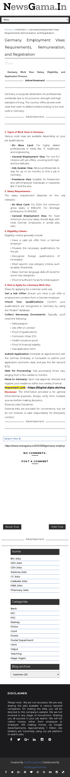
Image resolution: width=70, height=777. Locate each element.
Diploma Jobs (19, 572)
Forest (14, 635)
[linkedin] (34, 739)
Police (14, 626)
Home (8, 29)
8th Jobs (16, 558)
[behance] (50, 772)
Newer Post (12, 526)
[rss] (44, 772)
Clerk (14, 644)
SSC (13, 613)
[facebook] (11, 739)
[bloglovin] (31, 772)
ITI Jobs (15, 576)
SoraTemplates (32, 762)
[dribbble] (37, 772)
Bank (14, 608)
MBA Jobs (16, 585)
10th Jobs (16, 563)
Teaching (16, 653)
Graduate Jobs (19, 581)
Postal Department (22, 640)
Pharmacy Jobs (20, 590)
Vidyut (14, 649)
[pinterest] (49, 739)
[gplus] (26, 739)
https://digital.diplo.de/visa (46, 387)
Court (14, 631)
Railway (15, 622)
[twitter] (18, 739)
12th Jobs (16, 567)
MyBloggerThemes (35, 767)
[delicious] (63, 772)
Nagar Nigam (18, 658)
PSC (13, 617)
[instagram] (42, 739)
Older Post (57, 526)
